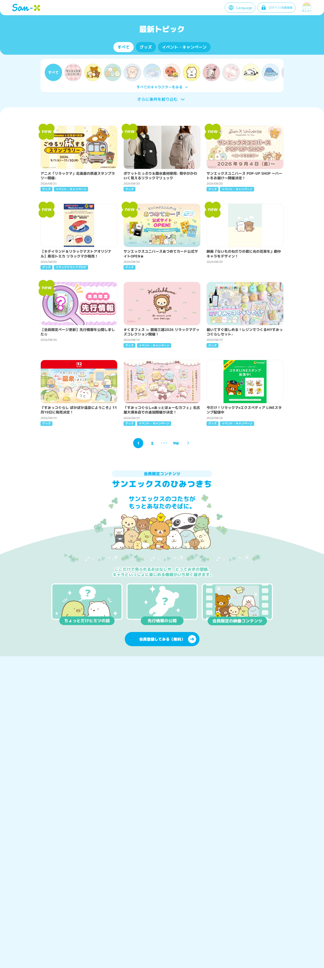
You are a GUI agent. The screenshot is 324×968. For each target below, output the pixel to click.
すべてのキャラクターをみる (159, 87)
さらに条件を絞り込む (157, 99)
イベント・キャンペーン (184, 47)
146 (176, 443)
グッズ (146, 47)
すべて (123, 47)
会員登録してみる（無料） (162, 639)
